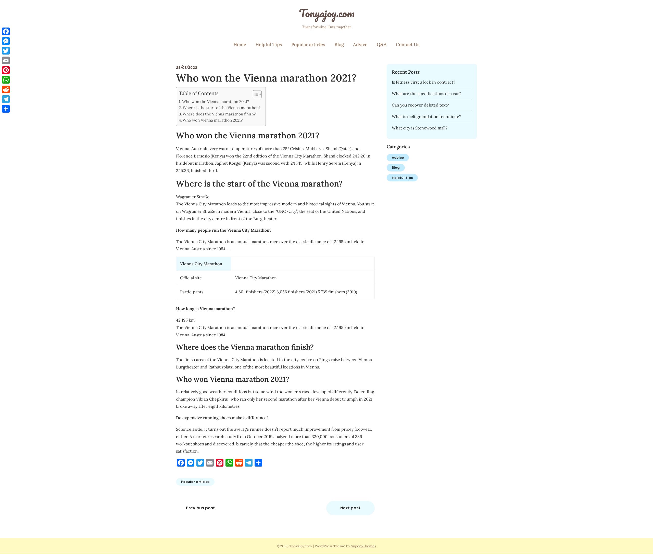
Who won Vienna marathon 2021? (213, 120)
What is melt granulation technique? (426, 116)
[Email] (6, 60)
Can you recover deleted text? (420, 105)
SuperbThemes (363, 546)
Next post (350, 508)
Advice (360, 44)
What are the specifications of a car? (426, 93)
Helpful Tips (268, 44)
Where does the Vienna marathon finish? (219, 114)
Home (239, 44)
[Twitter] (6, 51)
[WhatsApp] (6, 80)
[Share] (6, 109)
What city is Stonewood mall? (419, 127)
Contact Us (408, 44)
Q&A (382, 44)
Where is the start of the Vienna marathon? (221, 107)
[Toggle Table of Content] (254, 94)
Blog (339, 44)
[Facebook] (6, 31)
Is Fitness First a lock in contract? (423, 82)
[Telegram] (6, 99)
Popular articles (308, 44)
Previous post (200, 508)
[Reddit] (6, 89)
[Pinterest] (6, 70)
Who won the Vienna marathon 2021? (215, 101)
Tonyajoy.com (326, 13)
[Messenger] (6, 41)
